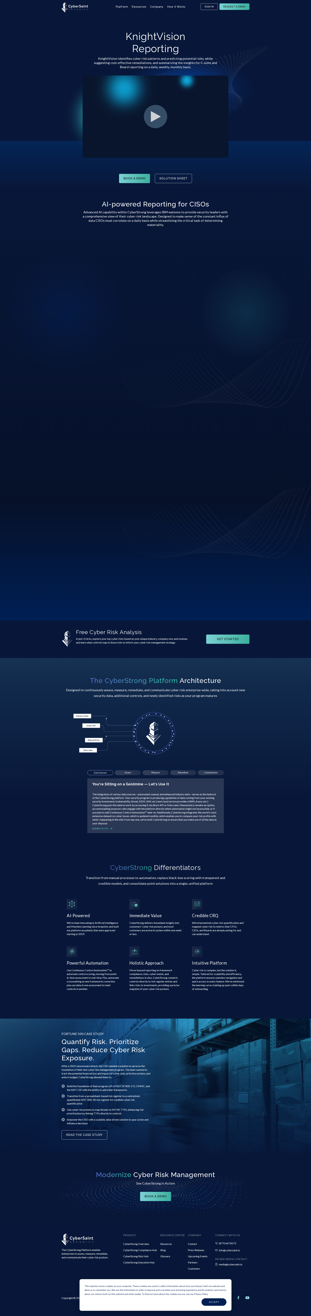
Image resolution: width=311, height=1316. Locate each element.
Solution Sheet (173, 178)
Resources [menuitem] (166, 1243)
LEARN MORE (100, 828)
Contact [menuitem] (192, 1243)
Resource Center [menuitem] (172, 1235)
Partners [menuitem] (192, 1262)
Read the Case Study (84, 1134)
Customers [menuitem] (194, 1268)
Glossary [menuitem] (165, 1256)
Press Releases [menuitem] (196, 1250)
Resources (139, 6)
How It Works (176, 6)
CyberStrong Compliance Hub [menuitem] (140, 1250)
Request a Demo (234, 6)
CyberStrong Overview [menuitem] (136, 1243)
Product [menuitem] (129, 1235)
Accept (214, 1302)
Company (156, 6)
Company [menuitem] (194, 1235)
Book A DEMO (134, 178)
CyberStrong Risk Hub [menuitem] (136, 1256)
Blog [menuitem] (163, 1250)
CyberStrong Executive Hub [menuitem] (139, 1262)
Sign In (209, 6)
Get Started (228, 639)
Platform (122, 6)
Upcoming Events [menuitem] (197, 1256)
